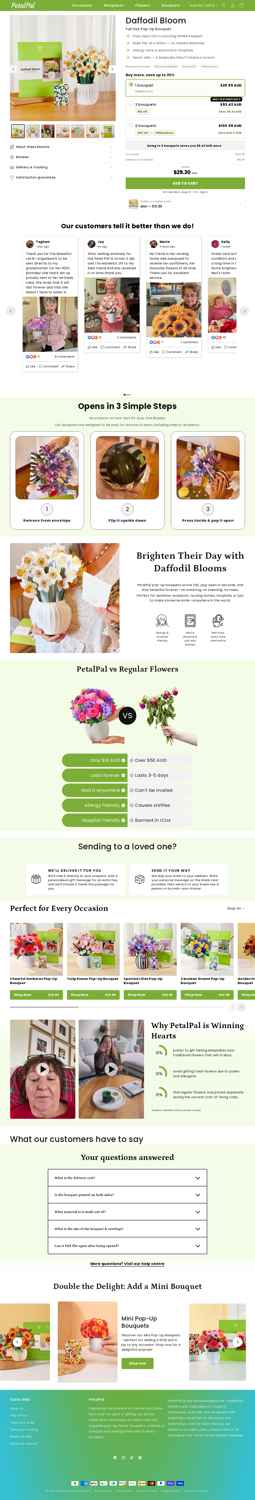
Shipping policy (170, 1490)
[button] (83, 5)
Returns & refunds (23, 1444)
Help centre (18, 1416)
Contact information (196, 1490)
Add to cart (185, 183)
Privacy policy (124, 1490)
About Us (16, 1408)
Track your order (22, 1423)
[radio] (185, 88)
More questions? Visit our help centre (127, 1263)
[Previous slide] (11, 311)
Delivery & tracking (24, 1430)
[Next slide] (244, 311)
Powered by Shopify (79, 1490)
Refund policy (103, 1490)
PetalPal (61, 1490)
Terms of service (146, 1490)
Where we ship (21, 1437)
